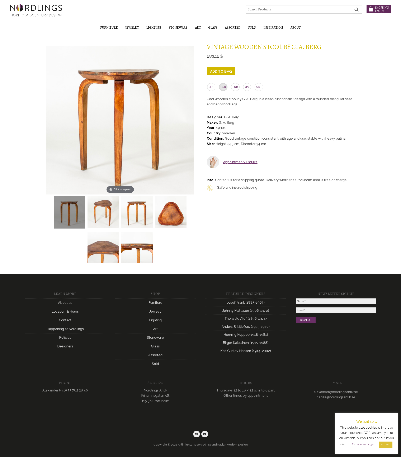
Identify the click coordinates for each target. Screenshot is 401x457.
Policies (65, 338)
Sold (252, 27)
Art (155, 329)
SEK (211, 87)
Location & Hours (65, 311)
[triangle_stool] (69, 212)
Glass (155, 346)
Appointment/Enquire (240, 162)
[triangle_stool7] (137, 248)
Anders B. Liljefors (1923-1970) (246, 327)
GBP (258, 87)
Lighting (155, 320)
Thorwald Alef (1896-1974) (246, 319)
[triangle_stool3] (103, 212)
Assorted (155, 355)
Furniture (155, 303)
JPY (247, 87)
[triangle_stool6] (171, 212)
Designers (65, 346)
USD (223, 87)
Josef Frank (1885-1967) (246, 302)
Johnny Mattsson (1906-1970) (245, 311)
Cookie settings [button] (362, 444)
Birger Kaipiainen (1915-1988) (245, 343)
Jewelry (155, 311)
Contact (65, 320)
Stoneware (155, 338)
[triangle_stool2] (137, 212)
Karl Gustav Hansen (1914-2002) (245, 351)
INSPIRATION (273, 27)
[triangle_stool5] (103, 248)
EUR (235, 87)
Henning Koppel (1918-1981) (245, 335)
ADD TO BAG (221, 71)
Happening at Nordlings (65, 329)
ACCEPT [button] (385, 444)
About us (65, 303)
